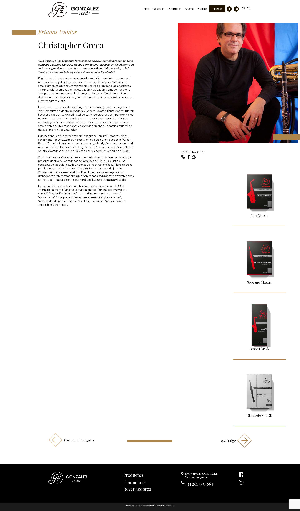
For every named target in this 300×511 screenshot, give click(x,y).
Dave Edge (228, 440)
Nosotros (158, 8)
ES (243, 8)
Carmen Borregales (79, 440)
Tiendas (217, 8)
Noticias (202, 8)
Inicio (146, 8)
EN (249, 8)
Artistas (189, 8)
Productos (174, 8)
